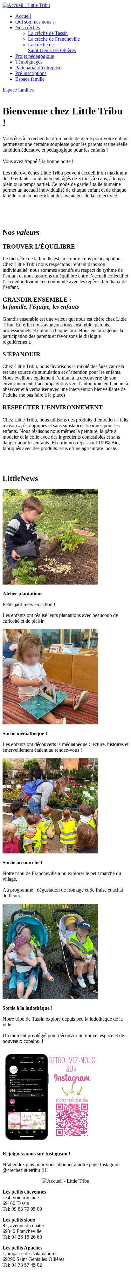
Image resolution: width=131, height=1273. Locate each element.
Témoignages (28, 62)
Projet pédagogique (34, 56)
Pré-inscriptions (30, 73)
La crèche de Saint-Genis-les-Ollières (52, 47)
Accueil (23, 16)
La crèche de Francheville (54, 39)
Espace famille (30, 79)
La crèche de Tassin (48, 33)
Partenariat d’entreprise (38, 67)
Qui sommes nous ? (35, 21)
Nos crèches (27, 27)
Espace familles (18, 89)
